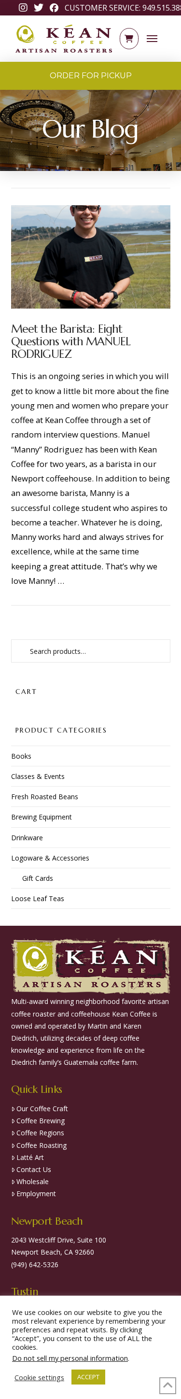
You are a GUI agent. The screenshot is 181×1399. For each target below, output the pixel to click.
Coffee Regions (40, 1132)
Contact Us (33, 1169)
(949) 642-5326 (34, 1264)
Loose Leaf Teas (37, 898)
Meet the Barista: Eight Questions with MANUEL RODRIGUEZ (71, 341)
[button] (129, 38)
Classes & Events (38, 776)
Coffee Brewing (40, 1120)
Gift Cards (37, 878)
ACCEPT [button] (88, 1376)
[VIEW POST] (90, 257)
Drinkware (27, 837)
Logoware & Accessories (50, 857)
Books (21, 756)
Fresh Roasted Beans (44, 796)
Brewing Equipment (41, 816)
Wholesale (32, 1181)
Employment (36, 1193)
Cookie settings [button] (39, 1377)
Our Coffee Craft (42, 1108)
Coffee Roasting (41, 1145)
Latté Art (30, 1157)
